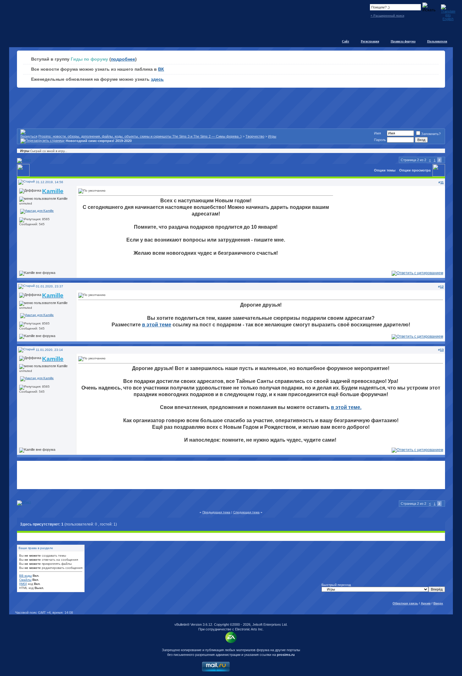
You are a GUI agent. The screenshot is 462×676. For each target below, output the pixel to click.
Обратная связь (405, 603)
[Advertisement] (231, 475)
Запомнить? (431, 134)
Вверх (438, 603)
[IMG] (23, 584)
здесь (157, 79)
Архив (426, 603)
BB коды (25, 575)
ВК (161, 69)
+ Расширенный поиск (387, 15)
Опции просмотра (415, 170)
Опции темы (384, 170)
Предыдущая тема (216, 512)
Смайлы (25, 579)
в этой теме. (346, 407)
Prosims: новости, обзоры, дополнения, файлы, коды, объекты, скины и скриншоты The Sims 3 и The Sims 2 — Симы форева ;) (140, 136)
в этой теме (156, 324)
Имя (377, 133)
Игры (272, 136)
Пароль (380, 140)
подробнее (123, 59)
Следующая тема (246, 512)
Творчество (254, 136)
